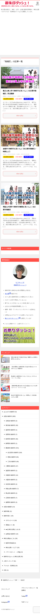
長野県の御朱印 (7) (11, 434)
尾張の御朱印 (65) (13, 457)
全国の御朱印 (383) (10, 416)
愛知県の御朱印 (29, 99)
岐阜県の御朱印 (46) (12, 439)
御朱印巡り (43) (8, 516)
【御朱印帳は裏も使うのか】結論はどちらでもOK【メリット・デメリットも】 (24, 386)
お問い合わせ (5, 596)
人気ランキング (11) (10, 561)
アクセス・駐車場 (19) (10, 565)
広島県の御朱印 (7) (11, 498)
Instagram (4, 602)
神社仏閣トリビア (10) (12, 547)
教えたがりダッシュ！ (12, 318)
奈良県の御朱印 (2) (11, 484)
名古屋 (7, 293)
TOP (10, 580)
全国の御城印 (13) (9, 507)
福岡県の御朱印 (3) (11, 502)
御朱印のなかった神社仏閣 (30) (13, 556)
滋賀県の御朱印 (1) (11, 470)
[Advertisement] (20, 35)
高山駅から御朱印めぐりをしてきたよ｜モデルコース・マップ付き (24, 377)
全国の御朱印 (18, 99)
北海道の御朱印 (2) (11, 421)
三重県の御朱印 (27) (12, 466)
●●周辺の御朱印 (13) (12, 534)
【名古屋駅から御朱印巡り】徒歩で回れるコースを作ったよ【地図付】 (24, 367)
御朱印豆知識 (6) (11, 543)
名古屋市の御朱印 (8, 99)
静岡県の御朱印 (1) (11, 443)
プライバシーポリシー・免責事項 (29, 589)
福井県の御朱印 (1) (11, 430)
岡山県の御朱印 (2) (11, 493)
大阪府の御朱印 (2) (11, 479)
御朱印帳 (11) (8, 511)
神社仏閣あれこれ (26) (10, 538)
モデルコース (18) (11, 520)
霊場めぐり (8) (10, 525)
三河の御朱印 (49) (13, 461)
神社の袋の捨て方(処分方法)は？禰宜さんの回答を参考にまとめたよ (24, 358)
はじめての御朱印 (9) (10, 412)
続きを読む (20, 115)
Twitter (23, 596)
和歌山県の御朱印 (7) (12, 488)
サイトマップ (5, 589)
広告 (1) (6, 570)
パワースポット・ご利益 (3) (14, 552)
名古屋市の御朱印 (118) (15, 452)
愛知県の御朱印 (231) (12, 448)
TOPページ (24, 602)
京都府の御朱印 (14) (12, 475)
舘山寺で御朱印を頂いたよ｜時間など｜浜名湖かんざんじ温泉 (24, 396)
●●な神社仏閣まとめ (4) (13, 529)
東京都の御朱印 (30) (12, 425)
